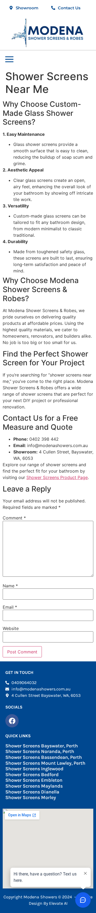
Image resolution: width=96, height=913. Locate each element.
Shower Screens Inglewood (34, 769)
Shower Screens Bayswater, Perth (41, 746)
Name (10, 586)
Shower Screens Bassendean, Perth (43, 757)
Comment (14, 518)
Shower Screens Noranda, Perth (39, 751)
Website (11, 628)
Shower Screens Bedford (32, 774)
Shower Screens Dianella (32, 792)
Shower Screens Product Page (57, 477)
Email (10, 607)
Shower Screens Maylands (34, 786)
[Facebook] (12, 720)
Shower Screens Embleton (33, 780)
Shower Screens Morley (30, 797)
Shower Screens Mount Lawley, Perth (45, 763)
